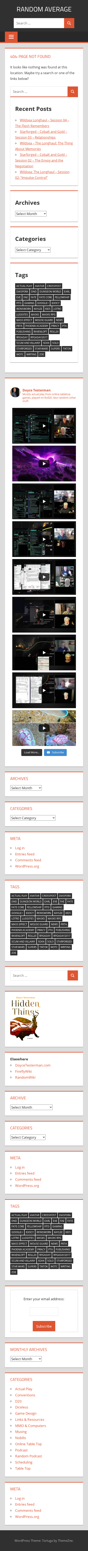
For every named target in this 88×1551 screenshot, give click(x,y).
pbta (19, 326)
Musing (21, 1431)
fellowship (62, 297)
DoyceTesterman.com (33, 1065)
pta (64, 326)
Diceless (21, 1407)
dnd (34, 291)
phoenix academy (36, 326)
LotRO (57, 309)
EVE (18, 297)
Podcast (21, 1450)
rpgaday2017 (38, 337)
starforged (24, 348)
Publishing (23, 331)
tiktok (67, 348)
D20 (18, 1401)
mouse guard (44, 320)
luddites (22, 314)
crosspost (54, 286)
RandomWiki (25, 1077)
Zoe (41, 354)
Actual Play (24, 286)
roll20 (54, 331)
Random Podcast (28, 1456)
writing (31, 354)
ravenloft (40, 331)
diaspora (22, 291)
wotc (20, 354)
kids (48, 309)
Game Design (25, 1413)
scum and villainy (28, 343)
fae (26, 297)
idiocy (56, 303)
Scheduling (23, 1462)
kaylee (38, 309)
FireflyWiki (23, 1071)
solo (55, 343)
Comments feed (28, 860)
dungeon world (50, 291)
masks (35, 314)
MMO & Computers (30, 1425)
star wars (41, 348)
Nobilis (20, 1437)
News (59, 320)
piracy (55, 326)
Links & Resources (29, 1419)
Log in (20, 848)
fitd (18, 303)
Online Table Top (28, 1444)
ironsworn (23, 309)
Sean (46, 343)
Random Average (44, 9)
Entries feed (24, 854)
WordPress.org (27, 866)
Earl (67, 291)
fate (33, 297)
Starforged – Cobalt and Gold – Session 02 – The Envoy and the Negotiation (41, 160)
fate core (45, 297)
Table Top (22, 1468)
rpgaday (22, 337)
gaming (29, 303)
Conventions (25, 1395)
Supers (55, 348)
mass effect (24, 320)
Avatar (39, 286)
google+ (43, 303)
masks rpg (48, 314)
